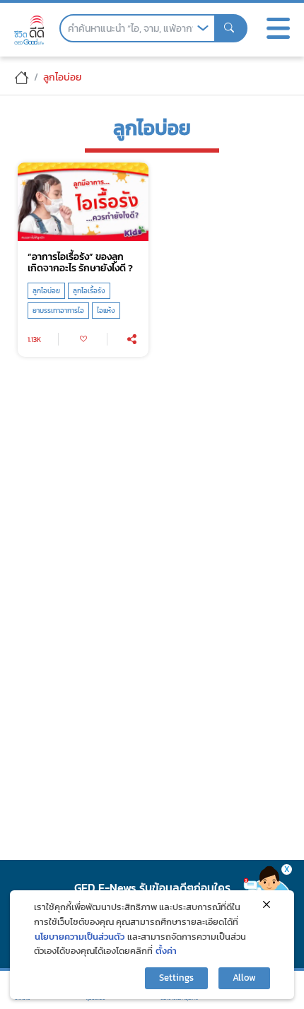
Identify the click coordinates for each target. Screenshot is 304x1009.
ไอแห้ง (106, 310)
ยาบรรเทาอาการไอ (58, 310)
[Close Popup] (266, 904)
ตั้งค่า (166, 950)
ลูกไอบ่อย (46, 290)
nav (278, 28)
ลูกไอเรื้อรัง (89, 290)
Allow (244, 977)
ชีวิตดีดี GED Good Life (29, 30)
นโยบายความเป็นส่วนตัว (79, 936)
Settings (176, 977)
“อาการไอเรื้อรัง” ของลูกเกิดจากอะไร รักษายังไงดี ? (80, 263)
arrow (203, 28)
